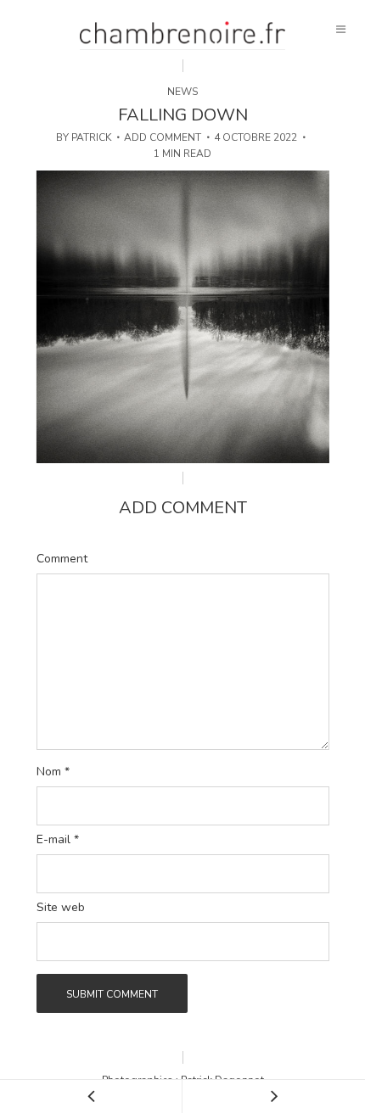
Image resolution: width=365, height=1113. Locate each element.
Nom (53, 772)
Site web (60, 908)
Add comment (162, 137)
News (182, 91)
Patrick (91, 137)
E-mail (57, 840)
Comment (61, 559)
